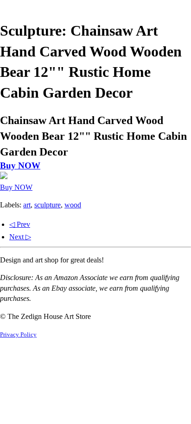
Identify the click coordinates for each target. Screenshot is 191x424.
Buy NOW (20, 165)
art (27, 205)
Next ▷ (20, 237)
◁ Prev (19, 224)
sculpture (47, 205)
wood (72, 205)
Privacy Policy (18, 334)
